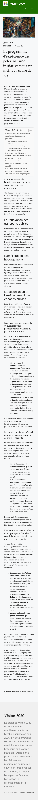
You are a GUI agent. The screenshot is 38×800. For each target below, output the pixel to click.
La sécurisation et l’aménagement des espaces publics (19, 149)
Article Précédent (11, 691)
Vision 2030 (17, 3)
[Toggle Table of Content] (29, 130)
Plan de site (30, 792)
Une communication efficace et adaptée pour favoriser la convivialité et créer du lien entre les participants (17, 171)
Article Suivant (26, 691)
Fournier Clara (19, 46)
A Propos (22, 792)
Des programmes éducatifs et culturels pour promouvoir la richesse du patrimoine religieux (18, 155)
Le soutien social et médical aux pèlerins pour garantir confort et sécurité (16, 163)
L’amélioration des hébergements (19, 146)
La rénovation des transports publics (17, 142)
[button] (26, 9)
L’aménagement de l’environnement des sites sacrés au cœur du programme (17, 136)
